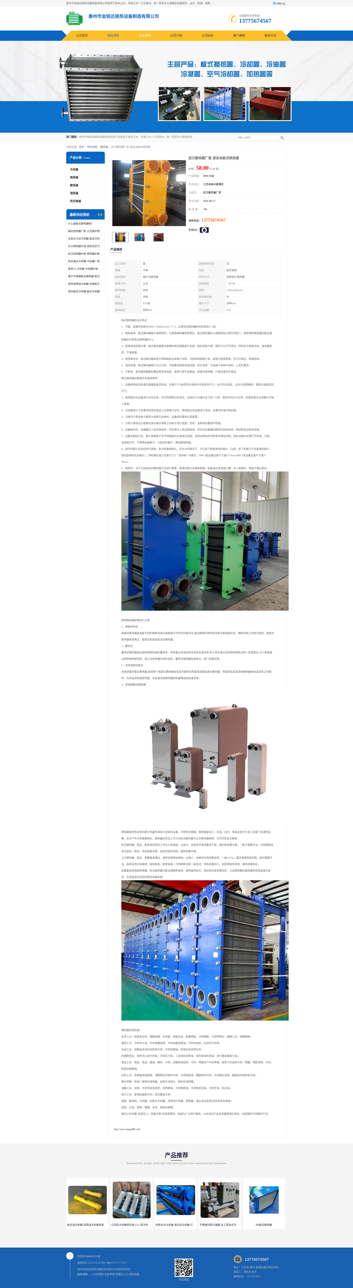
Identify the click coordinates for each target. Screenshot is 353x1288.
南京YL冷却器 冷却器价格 (83, 268)
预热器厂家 (219, 1224)
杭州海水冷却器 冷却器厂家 (84, 261)
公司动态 (207, 35)
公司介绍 (176, 35)
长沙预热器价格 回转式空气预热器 (85, 246)
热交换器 (75, 201)
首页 (81, 147)
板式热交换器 (264, 1224)
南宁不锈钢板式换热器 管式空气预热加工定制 (85, 276)
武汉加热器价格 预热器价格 (84, 253)
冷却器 (74, 169)
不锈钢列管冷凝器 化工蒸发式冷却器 (132, 1224)
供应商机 (113, 35)
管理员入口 (121, 1274)
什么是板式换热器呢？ (81, 223)
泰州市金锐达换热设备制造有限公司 (96, 1269)
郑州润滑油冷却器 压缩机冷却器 (85, 284)
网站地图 (134, 1274)
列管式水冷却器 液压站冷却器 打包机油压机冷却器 (96, 1224)
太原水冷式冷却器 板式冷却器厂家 (85, 238)
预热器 (74, 193)
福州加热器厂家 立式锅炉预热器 (85, 231)
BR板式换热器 (175, 1224)
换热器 (74, 177)
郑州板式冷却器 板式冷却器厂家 (85, 291)
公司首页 (82, 35)
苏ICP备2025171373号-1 (114, 1262)
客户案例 (239, 35)
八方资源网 (97, 1274)
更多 (100, 214)
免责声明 (109, 1274)
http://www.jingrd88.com (127, 1129)
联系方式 (270, 35)
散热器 (104, 147)
